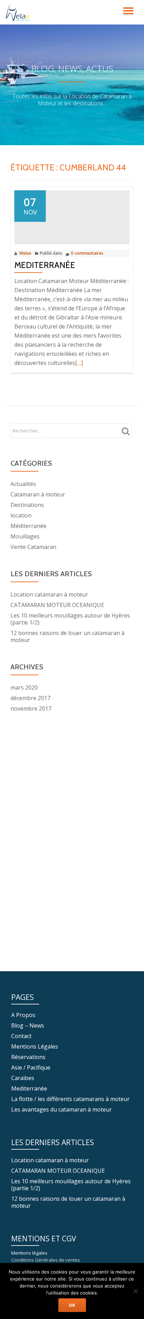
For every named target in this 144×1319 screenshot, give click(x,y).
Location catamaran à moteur (49, 594)
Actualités (23, 484)
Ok (72, 1305)
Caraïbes (22, 1078)
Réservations (28, 1057)
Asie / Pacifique (30, 1067)
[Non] (135, 1291)
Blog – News (27, 1025)
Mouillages (24, 536)
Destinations (27, 505)
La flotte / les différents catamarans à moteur (70, 1099)
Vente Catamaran (33, 547)
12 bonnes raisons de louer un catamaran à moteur (67, 636)
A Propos (23, 1015)
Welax (25, 253)
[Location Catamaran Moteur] (20, 12)
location (20, 515)
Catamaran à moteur (37, 494)
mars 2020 (24, 687)
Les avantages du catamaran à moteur (61, 1109)
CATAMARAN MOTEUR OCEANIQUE (57, 605)
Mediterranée (44, 265)
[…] (79, 363)
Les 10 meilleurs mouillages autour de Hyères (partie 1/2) (70, 619)
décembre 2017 (30, 698)
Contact (21, 1036)
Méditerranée (28, 526)
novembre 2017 (30, 708)
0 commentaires (87, 253)
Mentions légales (29, 1253)
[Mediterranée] (72, 216)
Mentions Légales (34, 1046)
